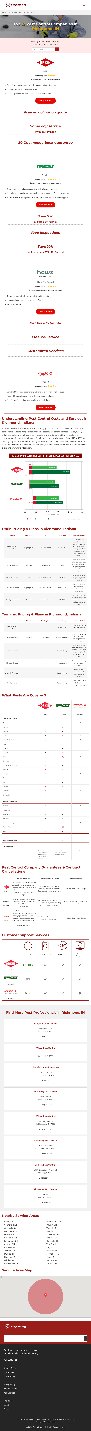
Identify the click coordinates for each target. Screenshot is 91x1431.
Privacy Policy (35, 1419)
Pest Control (9, 1393)
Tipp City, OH (52, 1244)
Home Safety (9, 1372)
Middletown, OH (11, 1263)
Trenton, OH (9, 1250)
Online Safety (9, 1376)
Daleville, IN (51, 1250)
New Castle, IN (10, 1231)
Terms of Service (23, 1419)
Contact (7, 1409)
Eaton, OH (8, 1221)
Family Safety (9, 1384)
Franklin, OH (51, 1231)
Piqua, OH (50, 1257)
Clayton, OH (9, 1244)
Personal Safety (10, 1388)
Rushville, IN (9, 1247)
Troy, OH (50, 1247)
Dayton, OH (51, 1225)
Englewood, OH (11, 1241)
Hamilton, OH (10, 1257)
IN (24, 12)
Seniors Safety (10, 1368)
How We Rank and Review (50, 1419)
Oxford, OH (9, 1234)
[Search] (85, 1338)
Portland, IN (51, 1263)
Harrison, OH (52, 1260)
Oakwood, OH (52, 1234)
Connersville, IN (11, 1225)
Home (2, 12)
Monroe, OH (51, 1237)
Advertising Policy (67, 1419)
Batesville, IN (52, 1241)
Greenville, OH (10, 1228)
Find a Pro (8, 1401)
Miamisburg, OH (53, 1221)
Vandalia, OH (52, 1228)
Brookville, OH (10, 1237)
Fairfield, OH (9, 1260)
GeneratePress (59, 1427)
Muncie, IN (9, 1254)
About (6, 1405)
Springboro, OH (53, 1254)
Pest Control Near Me (14, 12)
